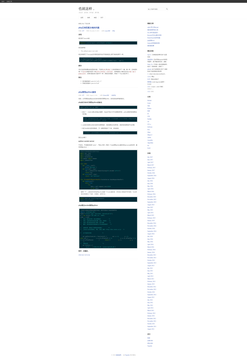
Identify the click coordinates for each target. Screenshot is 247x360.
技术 (3, 1)
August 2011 (150, 329)
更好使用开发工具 (152, 30)
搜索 (167, 9)
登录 (148, 338)
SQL (148, 106)
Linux (106, 31)
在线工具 (9, 1)
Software (149, 127)
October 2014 (151, 228)
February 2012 (151, 313)
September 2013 (151, 263)
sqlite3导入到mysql (152, 27)
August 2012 (150, 297)
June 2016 (150, 183)
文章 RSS (150, 340)
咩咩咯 (149, 82)
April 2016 (150, 189)
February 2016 (151, 194)
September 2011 (151, 326)
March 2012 (150, 310)
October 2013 (151, 260)
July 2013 (150, 268)
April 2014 (150, 244)
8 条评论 (113, 95)
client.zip (81, 255)
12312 (149, 76)
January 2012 (151, 316)
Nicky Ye (150, 64)
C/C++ (149, 124)
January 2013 (151, 284)
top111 (149, 55)
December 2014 (151, 223)
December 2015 (151, 197)
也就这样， (87, 8)
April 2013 (150, 276)
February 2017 (151, 167)
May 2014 (150, 242)
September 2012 (151, 294)
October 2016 (151, 173)
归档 (88, 17)
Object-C (149, 135)
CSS (148, 116)
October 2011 (151, 324)
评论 (113, 31)
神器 (95, 17)
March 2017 (150, 165)
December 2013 (151, 255)
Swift (148, 148)
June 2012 (150, 302)
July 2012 (150, 300)
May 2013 (150, 273)
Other (149, 132)
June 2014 (150, 239)
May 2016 (150, 186)
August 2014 (150, 234)
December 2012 (151, 287)
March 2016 (150, 191)
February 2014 (151, 249)
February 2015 (151, 218)
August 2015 (150, 205)
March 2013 (150, 279)
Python (104, 95)
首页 (82, 17)
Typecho (149, 346)
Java (148, 129)
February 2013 (151, 281)
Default (149, 100)
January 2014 (151, 252)
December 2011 (151, 318)
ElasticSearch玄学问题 (153, 38)
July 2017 (150, 157)
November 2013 (151, 257)
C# (148, 121)
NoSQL (149, 119)
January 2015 (151, 220)
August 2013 (150, 265)
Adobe (149, 137)
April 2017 (150, 162)
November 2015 (151, 199)
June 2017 (150, 160)
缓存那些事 (150, 46)
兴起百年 (150, 59)
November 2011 (151, 321)
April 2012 (150, 308)
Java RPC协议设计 (152, 32)
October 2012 (151, 292)
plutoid (149, 69)
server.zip (87, 255)
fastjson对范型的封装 (153, 43)
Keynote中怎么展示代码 (154, 35)
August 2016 (150, 178)
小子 (83, 31)
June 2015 (150, 207)
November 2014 (151, 226)
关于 (102, 17)
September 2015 (151, 202)
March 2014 (150, 247)
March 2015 (150, 215)
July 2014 (150, 236)
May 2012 (150, 305)
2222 (148, 87)
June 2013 (150, 271)
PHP (109, 31)
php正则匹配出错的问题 (89, 27)
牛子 (148, 79)
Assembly (150, 140)
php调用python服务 (87, 92)
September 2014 (151, 231)
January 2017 (151, 170)
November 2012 (151, 289)
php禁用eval (150, 40)
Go (148, 145)
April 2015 (150, 212)
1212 (148, 91)
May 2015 (150, 210)
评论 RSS (150, 343)
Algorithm (150, 143)
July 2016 (150, 181)
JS (148, 114)
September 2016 (151, 175)
